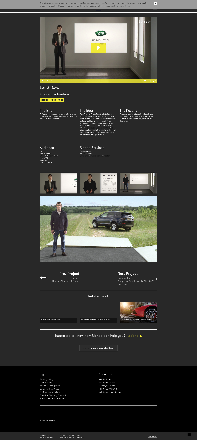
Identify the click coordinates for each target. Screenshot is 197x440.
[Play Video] (42, 81)
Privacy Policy (46, 379)
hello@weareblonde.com (110, 392)
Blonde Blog (152, 436)
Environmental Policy (50, 392)
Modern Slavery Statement (52, 398)
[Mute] (145, 81)
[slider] (96, 81)
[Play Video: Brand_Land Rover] (98, 48)
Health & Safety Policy (50, 385)
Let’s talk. (134, 335)
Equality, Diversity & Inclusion (54, 395)
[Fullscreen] (154, 81)
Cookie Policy (46, 382)
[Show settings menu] (149, 81)
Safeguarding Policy (49, 388)
